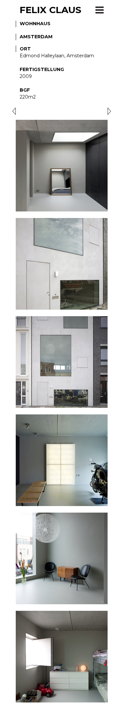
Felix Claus (50, 9)
